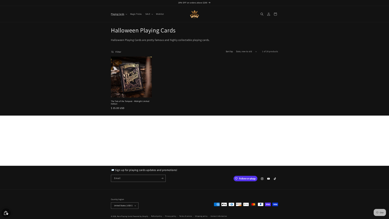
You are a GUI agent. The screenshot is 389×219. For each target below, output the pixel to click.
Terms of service (185, 216)
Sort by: (229, 51)
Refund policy (156, 216)
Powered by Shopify (140, 216)
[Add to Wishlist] (148, 60)
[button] (118, 14)
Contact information (219, 216)
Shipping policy (201, 216)
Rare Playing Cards (124, 216)
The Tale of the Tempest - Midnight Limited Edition (130, 102)
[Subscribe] (162, 178)
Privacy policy (170, 216)
